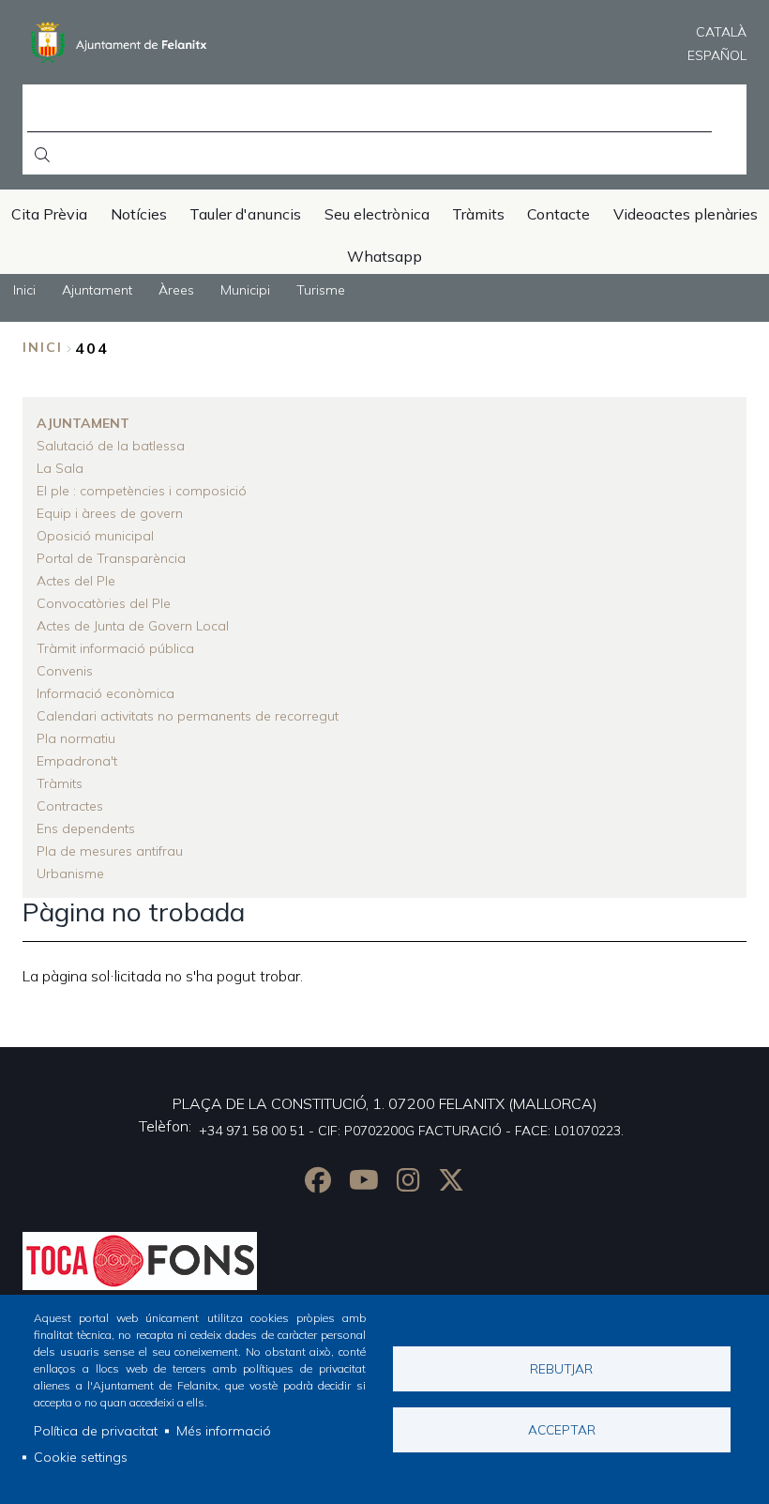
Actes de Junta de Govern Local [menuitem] (133, 625)
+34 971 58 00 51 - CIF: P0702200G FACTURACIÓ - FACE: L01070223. (411, 1130)
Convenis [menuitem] (65, 670)
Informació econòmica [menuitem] (105, 693)
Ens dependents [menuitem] (86, 828)
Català (721, 31)
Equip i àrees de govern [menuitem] (110, 513)
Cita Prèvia (49, 214)
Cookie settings (81, 1457)
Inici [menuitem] (24, 289)
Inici (43, 347)
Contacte (558, 214)
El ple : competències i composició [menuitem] (142, 490)
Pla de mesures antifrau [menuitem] (110, 851)
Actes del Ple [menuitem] (76, 580)
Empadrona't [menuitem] (77, 760)
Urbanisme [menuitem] (70, 873)
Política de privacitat (96, 1430)
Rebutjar (561, 1368)
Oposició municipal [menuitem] (95, 535)
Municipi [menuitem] (245, 289)
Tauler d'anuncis (245, 214)
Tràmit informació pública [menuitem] (115, 648)
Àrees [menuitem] (176, 289)
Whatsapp (384, 256)
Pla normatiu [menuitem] (76, 738)
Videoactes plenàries (685, 214)
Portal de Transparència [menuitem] (111, 558)
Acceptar (562, 1429)
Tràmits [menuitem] (60, 783)
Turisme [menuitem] (320, 289)
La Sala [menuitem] (60, 468)
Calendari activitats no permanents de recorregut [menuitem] (188, 715)
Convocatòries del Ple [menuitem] (104, 603)
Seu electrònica (377, 214)
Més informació (223, 1430)
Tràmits (478, 214)
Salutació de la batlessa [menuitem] (111, 445)
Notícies (139, 214)
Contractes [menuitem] (70, 806)
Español (716, 55)
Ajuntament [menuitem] (97, 289)
